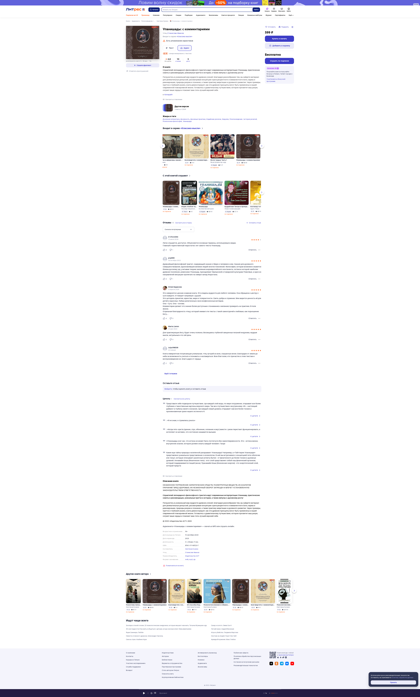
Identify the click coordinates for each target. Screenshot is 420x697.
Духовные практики (197, 119)
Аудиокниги (200, 15)
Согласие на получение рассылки (246, 662)
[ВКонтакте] (287, 663)
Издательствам (167, 653)
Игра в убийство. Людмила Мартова (224, 632)
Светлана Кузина (191, 549)
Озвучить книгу (168, 674)
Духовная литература (171, 119)
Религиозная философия (172, 121)
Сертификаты (280, 15)
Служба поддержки (133, 667)
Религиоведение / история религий (243, 119)
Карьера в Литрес (133, 660)
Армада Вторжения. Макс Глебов (223, 639)
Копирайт (168, 95)
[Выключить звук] (270, 693)
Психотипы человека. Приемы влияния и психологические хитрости (133, 605)
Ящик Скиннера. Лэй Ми (134, 632)
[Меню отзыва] (259, 250)
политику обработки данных (402, 678)
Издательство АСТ (192, 556)
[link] (209, 237)
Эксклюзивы (213, 15)
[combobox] (207, 10)
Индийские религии (213, 119)
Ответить (252, 250)
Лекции (241, 15)
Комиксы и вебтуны (254, 15)
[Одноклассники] (276, 663)
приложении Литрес (286, 655)
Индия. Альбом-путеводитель (189, 207)
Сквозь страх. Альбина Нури (136, 639)
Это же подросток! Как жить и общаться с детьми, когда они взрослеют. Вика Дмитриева (158, 629)
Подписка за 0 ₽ (132, 15)
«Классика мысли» (184, 36)
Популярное (167, 15)
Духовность (185, 119)
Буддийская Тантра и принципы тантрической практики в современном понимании (237, 207)
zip (194, 559)
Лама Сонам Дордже (232, 209)
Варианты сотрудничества (172, 663)
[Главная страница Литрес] (135, 9)
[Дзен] (271, 663)
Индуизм (225, 119)
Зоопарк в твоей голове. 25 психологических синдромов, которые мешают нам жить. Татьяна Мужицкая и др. (166, 625)
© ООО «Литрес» (210, 685)
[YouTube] (292, 663)
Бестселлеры (203, 656)
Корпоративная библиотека (172, 677)
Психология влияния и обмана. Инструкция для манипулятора (217, 605)
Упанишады (187, 121)
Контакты (129, 656)
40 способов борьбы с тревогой (194, 605)
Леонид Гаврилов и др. (189, 209)
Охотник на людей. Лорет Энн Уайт (224, 636)
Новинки (156, 15)
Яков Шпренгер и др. (218, 162)
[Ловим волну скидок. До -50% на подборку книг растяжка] (210, 2)
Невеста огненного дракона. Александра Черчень (144, 636)
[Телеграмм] (282, 663)
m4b (187, 559)
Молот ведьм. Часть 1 (218, 160)
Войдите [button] (168, 389)
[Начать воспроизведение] (144, 693)
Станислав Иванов (192, 552)
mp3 (191, 559)
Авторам (165, 656)
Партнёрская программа (171, 667)
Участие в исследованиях (135, 663)
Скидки (178, 15)
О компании (130, 653)
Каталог (155, 10)
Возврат (129, 670)
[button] (168, 60)
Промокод (145, 15)
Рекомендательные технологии (246, 665)
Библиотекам (167, 660)
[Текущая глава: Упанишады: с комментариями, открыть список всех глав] (155, 693)
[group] (212, 238)
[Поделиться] (292, 27)
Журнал (268, 15)
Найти (256, 10)
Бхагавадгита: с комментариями (197, 160)
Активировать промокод (207, 653)
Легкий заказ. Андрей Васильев (222, 629)
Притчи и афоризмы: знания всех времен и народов (171, 160)
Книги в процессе (228, 15)
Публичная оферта (241, 653)
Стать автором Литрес (170, 670)
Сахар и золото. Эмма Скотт (221, 625)
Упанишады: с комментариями (248, 160)
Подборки (188, 15)
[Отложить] (180, 136)
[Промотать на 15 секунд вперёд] (151, 693)
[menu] (178, 229)
